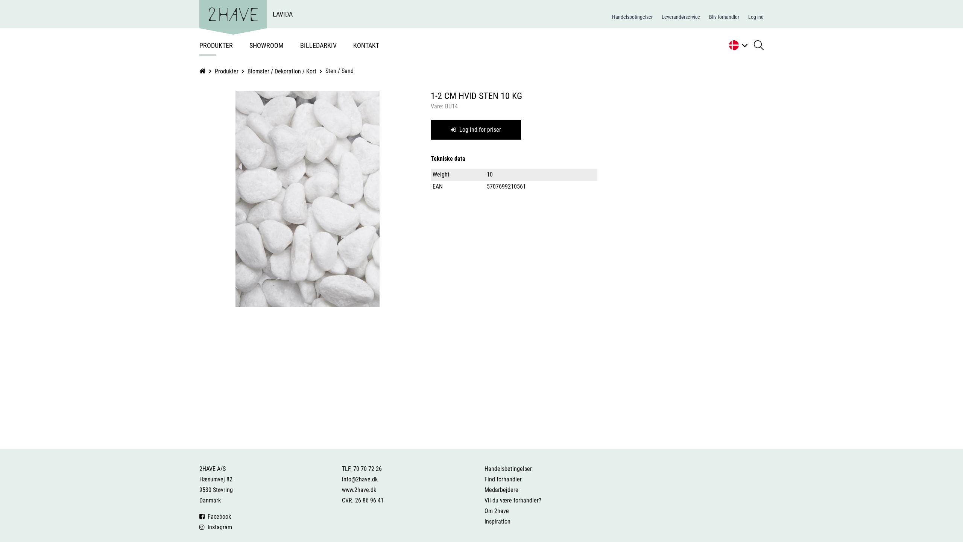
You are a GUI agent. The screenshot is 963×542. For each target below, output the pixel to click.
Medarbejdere (501, 489)
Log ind (756, 17)
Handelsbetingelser (632, 17)
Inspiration (497, 521)
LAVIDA (283, 14)
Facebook (218, 516)
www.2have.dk (359, 489)
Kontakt (366, 45)
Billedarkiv (318, 45)
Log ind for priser (479, 129)
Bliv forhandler (724, 17)
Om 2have (497, 511)
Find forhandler (503, 479)
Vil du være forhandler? (513, 500)
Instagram (218, 527)
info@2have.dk (360, 479)
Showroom (266, 45)
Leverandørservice (681, 17)
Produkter (216, 45)
